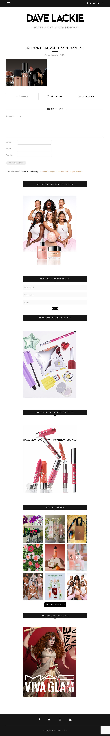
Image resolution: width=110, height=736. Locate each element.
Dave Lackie (87, 96)
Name (8, 142)
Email (8, 149)
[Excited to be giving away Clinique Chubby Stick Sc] (55, 529)
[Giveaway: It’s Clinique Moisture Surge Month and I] (55, 586)
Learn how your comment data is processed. (62, 171)
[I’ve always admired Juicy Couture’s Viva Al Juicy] (33, 529)
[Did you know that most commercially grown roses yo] (33, 557)
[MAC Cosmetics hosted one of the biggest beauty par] (33, 586)
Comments (22, 96)
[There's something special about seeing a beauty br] (77, 586)
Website (9, 155)
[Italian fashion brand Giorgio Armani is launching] (77, 529)
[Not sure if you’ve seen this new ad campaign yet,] (77, 557)
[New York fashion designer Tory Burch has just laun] (55, 557)
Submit (55, 309)
